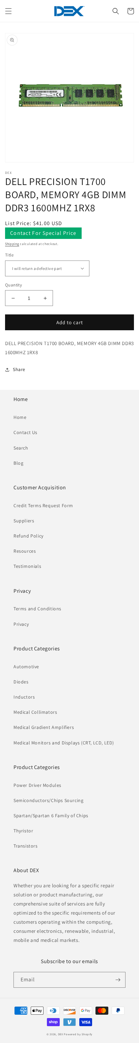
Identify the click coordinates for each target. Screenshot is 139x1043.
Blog (18, 463)
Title (9, 255)
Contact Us (25, 432)
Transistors (25, 846)
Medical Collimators (35, 712)
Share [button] (19, 369)
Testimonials (27, 566)
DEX (60, 1034)
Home (19, 417)
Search (20, 448)
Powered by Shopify (78, 1034)
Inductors (24, 697)
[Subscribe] (117, 980)
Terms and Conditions (37, 609)
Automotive (26, 667)
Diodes (21, 682)
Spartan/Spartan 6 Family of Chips (50, 815)
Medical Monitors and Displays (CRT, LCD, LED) (63, 743)
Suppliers (23, 521)
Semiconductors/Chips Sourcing (48, 800)
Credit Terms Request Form (43, 505)
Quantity (13, 285)
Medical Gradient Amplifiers (43, 727)
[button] (8, 11)
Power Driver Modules (37, 785)
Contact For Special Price (43, 233)
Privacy (21, 624)
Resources (24, 551)
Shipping (12, 244)
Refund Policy (28, 536)
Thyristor (23, 831)
